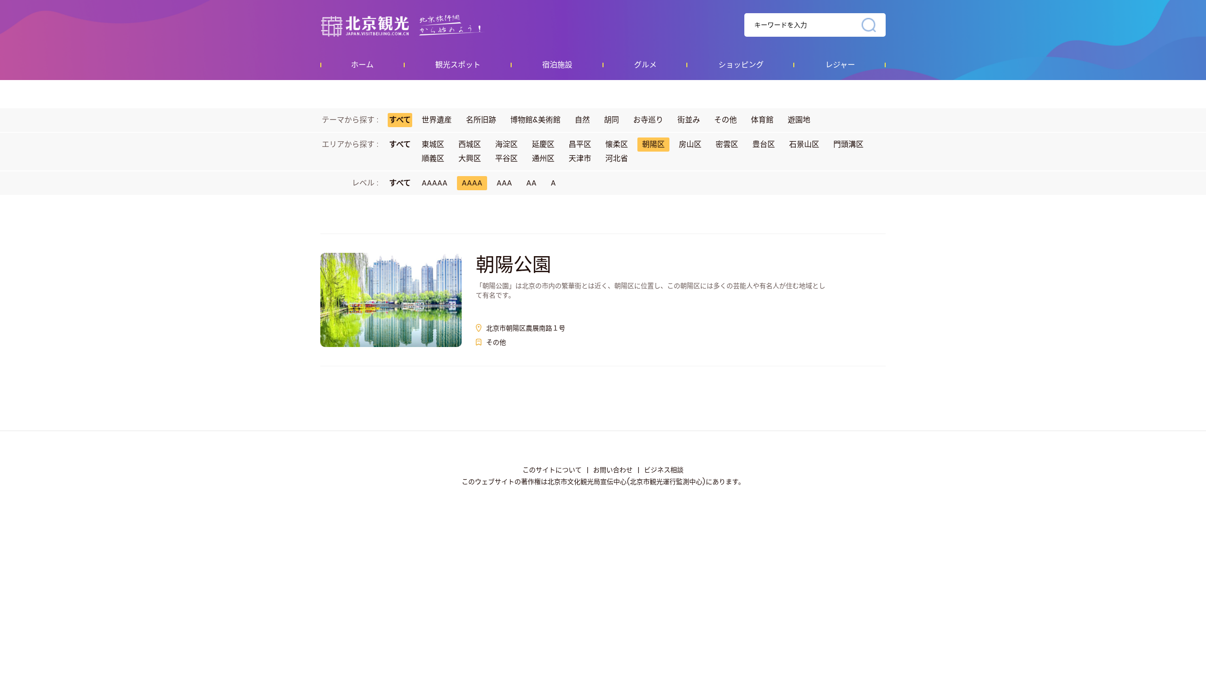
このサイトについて (552, 470)
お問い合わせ (613, 470)
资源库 (421, 25)
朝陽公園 (513, 264)
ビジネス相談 (664, 470)
